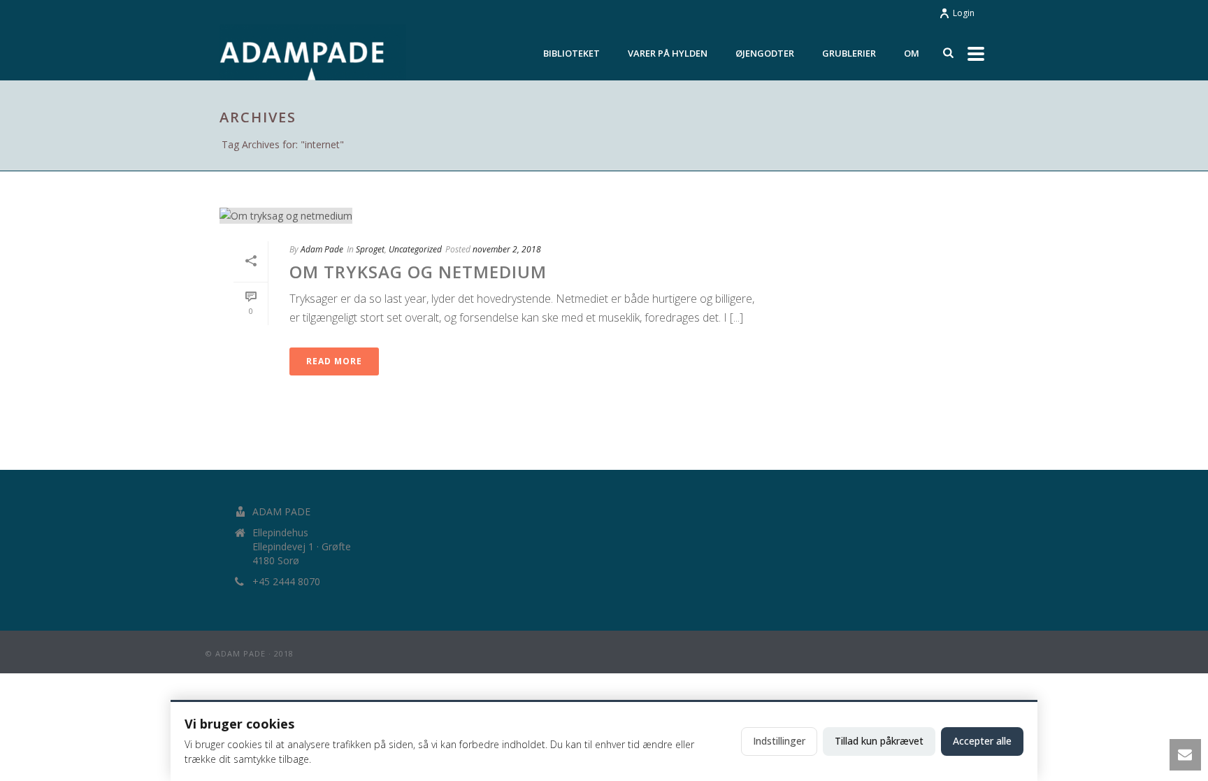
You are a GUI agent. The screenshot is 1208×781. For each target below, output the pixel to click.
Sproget (370, 249)
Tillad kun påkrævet (879, 740)
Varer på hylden (667, 53)
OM (911, 53)
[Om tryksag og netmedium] (496, 215)
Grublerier (849, 53)
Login (964, 13)
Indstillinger (779, 740)
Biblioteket (571, 53)
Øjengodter (764, 53)
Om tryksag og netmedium (418, 271)
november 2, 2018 (507, 249)
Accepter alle (982, 740)
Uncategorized (415, 249)
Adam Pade (322, 249)
